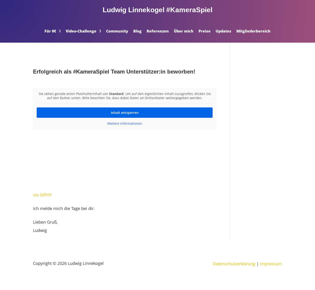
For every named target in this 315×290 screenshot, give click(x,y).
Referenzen (158, 32)
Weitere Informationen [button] (124, 123)
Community (117, 32)
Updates (223, 32)
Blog (137, 32)
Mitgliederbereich (253, 32)
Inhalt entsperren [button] (125, 112)
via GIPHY (42, 195)
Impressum (271, 263)
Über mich (183, 32)
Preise (205, 32)
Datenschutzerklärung (234, 263)
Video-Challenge (81, 32)
